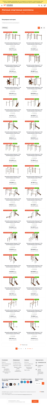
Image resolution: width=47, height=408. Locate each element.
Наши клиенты (5, 365)
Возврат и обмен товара (17, 368)
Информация (16, 360)
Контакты (26, 362)
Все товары (29, 348)
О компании (5, 360)
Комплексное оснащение (29, 368)
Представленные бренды (6, 372)
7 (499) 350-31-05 (42, 362)
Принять (35, 401)
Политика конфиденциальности (24, 394)
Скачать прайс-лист (28, 363)
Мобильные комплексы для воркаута (11, 22)
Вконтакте (22, 382)
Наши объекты (27, 365)
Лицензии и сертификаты (7, 369)
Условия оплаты (16, 362)
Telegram (25, 382)
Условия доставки (17, 363)
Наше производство (6, 363)
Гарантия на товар (17, 365)
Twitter (31, 382)
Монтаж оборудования (18, 371)
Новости (4, 362)
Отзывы (3, 367)
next (32, 349)
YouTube (28, 382)
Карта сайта (27, 370)
